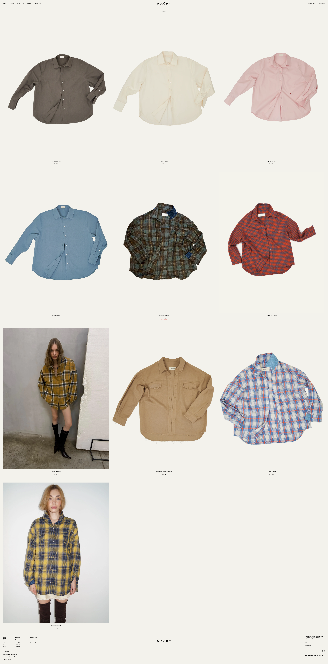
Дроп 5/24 (17, 644)
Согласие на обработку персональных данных (13, 656)
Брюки (4, 646)
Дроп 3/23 (17, 641)
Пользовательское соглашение (10, 657)
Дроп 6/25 (17, 646)
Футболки (5, 642)
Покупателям (20, 3)
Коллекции (11, 3)
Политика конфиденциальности (10, 654)
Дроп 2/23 (17, 639)
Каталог (5, 3)
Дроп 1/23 (17, 637)
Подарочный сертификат (35, 642)
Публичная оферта (7, 659)
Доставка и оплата (34, 637)
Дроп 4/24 (17, 642)
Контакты (29, 3)
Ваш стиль (37, 3)
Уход (31, 641)
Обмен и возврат (34, 639)
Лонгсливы (5, 641)
